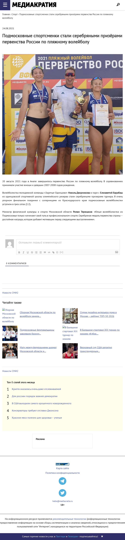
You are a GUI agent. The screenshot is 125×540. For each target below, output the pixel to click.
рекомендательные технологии (69, 519)
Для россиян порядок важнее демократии (34, 396)
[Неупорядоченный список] (40, 252)
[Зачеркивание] (32, 252)
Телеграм (73, 536)
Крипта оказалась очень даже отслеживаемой (36, 389)
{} (57, 252)
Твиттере (60, 536)
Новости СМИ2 (10, 292)
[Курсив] (23, 252)
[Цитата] (45, 252)
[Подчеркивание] (28, 252)
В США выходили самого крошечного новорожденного (41, 403)
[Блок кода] (49, 252)
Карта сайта (62, 468)
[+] (61, 252)
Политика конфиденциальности (62, 473)
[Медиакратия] (34, 5)
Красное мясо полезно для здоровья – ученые (37, 417)
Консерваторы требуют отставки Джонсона (35, 410)
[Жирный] (19, 252)
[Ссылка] (53, 252)
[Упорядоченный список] (36, 252)
